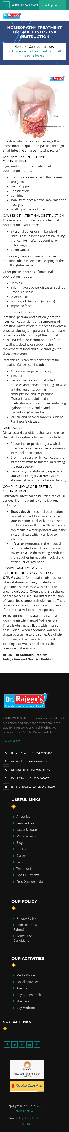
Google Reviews (27, 875)
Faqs (19, 862)
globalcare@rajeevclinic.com (34, 786)
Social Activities (27, 982)
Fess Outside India (29, 881)
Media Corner (26, 975)
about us (23, 817)
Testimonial (24, 868)
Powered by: (16, 1118)
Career (21, 855)
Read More (10, 740)
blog (19, 843)
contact (22, 849)
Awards (21, 988)
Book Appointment (53, 5)
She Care (22, 1001)
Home (19, 46)
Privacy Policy (26, 918)
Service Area (25, 823)
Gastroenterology (41, 46)
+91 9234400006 (29, 4)
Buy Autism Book (28, 995)
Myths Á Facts (26, 836)
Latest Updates (27, 830)
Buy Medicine (26, 1008)
